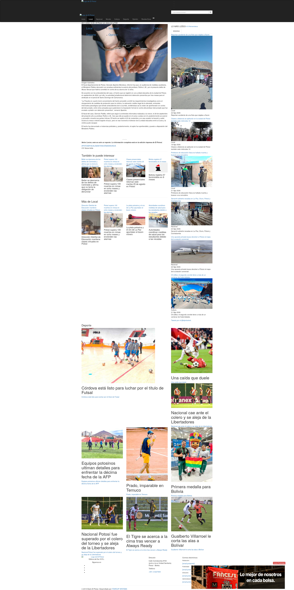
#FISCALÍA (92, 146)
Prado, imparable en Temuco (136, 494)
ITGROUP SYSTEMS (119, 589)
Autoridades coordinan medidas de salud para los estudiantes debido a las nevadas (157, 208)
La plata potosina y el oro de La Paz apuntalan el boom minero (135, 207)
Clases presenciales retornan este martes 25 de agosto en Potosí (135, 161)
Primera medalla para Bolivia (181, 495)
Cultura (117, 19)
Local (91, 19)
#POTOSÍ (85, 146)
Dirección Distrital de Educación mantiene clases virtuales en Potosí (91, 207)
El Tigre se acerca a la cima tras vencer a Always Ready (146, 550)
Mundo (108, 19)
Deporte (126, 19)
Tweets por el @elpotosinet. (181, 320)
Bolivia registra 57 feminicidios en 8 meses (157, 160)
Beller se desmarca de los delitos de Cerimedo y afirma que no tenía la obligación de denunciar (91, 162)
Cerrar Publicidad (279, 563)
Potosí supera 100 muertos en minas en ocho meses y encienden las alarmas (113, 162)
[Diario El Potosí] (125, 1)
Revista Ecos (146, 19)
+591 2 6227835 (155, 572)
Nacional (99, 19)
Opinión (135, 19)
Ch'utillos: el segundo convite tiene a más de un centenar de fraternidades (188, 276)
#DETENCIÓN (101, 146)
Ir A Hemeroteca (192, 26)
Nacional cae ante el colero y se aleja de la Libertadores (191, 426)
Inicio (83, 19)
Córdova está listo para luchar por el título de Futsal (100, 397)
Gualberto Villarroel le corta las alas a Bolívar (187, 549)
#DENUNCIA (111, 146)
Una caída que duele (178, 382)
